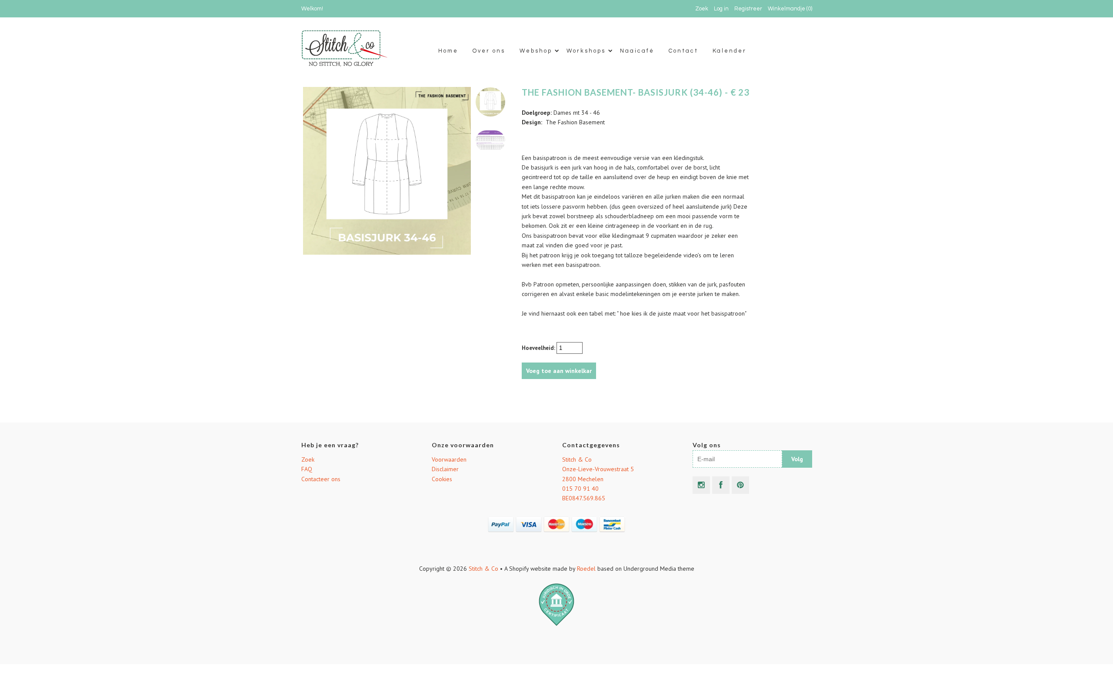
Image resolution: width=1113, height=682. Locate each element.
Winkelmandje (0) (790, 9)
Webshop (536, 51)
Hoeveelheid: (539, 348)
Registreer (748, 9)
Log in (721, 9)
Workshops (586, 51)
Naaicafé (637, 51)
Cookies (442, 479)
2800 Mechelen (582, 479)
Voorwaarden (449, 459)
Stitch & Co (577, 459)
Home (448, 51)
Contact (683, 51)
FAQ (306, 469)
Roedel (586, 568)
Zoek (307, 459)
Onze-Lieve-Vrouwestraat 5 (598, 469)
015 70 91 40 (580, 488)
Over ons (489, 51)
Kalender (729, 51)
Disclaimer (445, 469)
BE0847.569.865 (583, 498)
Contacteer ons (320, 479)
